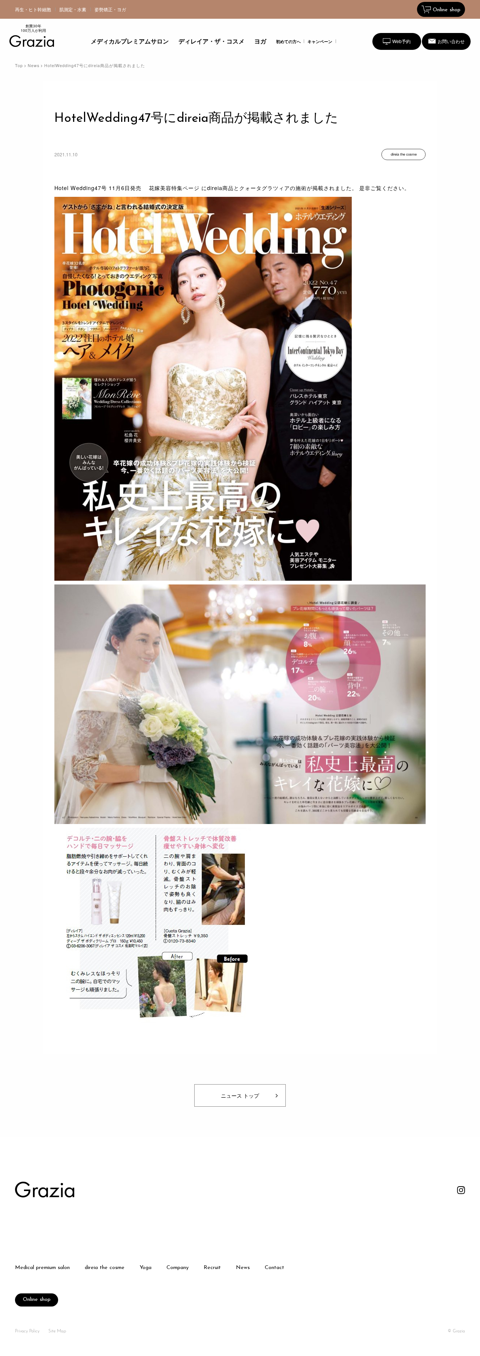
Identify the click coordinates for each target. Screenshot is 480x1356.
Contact (274, 1268)
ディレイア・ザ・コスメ (211, 41)
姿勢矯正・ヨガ (110, 9)
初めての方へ (288, 41)
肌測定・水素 (72, 9)
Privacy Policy (27, 1331)
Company (177, 1268)
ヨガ (260, 41)
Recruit (212, 1268)
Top (19, 65)
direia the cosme (104, 1268)
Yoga (146, 1268)
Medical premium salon (42, 1268)
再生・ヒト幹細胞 (33, 9)
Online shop (37, 1299)
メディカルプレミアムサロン (130, 41)
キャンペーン (320, 41)
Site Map (57, 1331)
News (33, 65)
